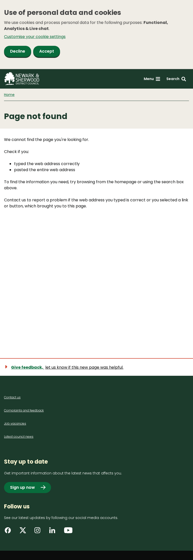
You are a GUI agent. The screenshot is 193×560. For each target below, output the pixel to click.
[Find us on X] (24, 532)
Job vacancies (15, 423)
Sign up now (22, 487)
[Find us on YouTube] (68, 532)
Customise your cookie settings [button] (35, 37)
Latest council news (18, 436)
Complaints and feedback (24, 410)
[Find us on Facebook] (9, 532)
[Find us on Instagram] (39, 532)
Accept (46, 51)
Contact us (12, 397)
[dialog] (96, 34)
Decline (17, 51)
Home (9, 94)
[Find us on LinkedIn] (54, 532)
